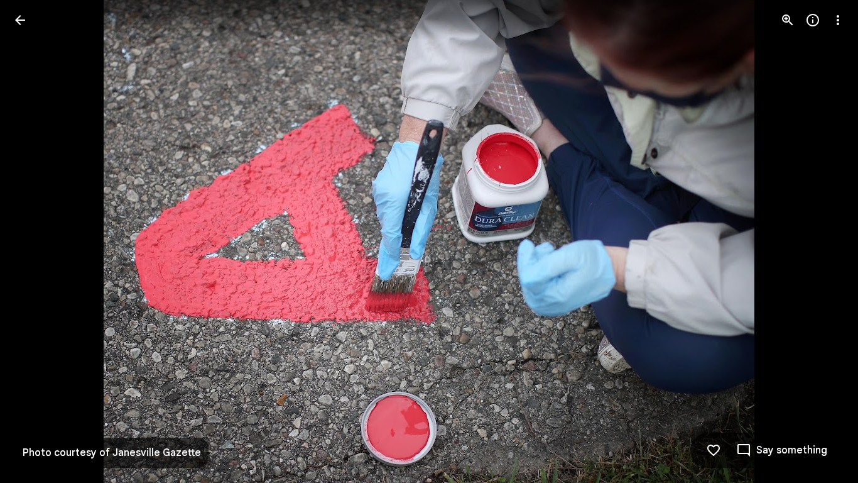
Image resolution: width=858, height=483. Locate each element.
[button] (35, 241)
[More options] (837, 20)
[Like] (713, 450)
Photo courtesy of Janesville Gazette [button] (112, 453)
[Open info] (812, 20)
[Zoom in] (787, 20)
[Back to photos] (20, 20)
